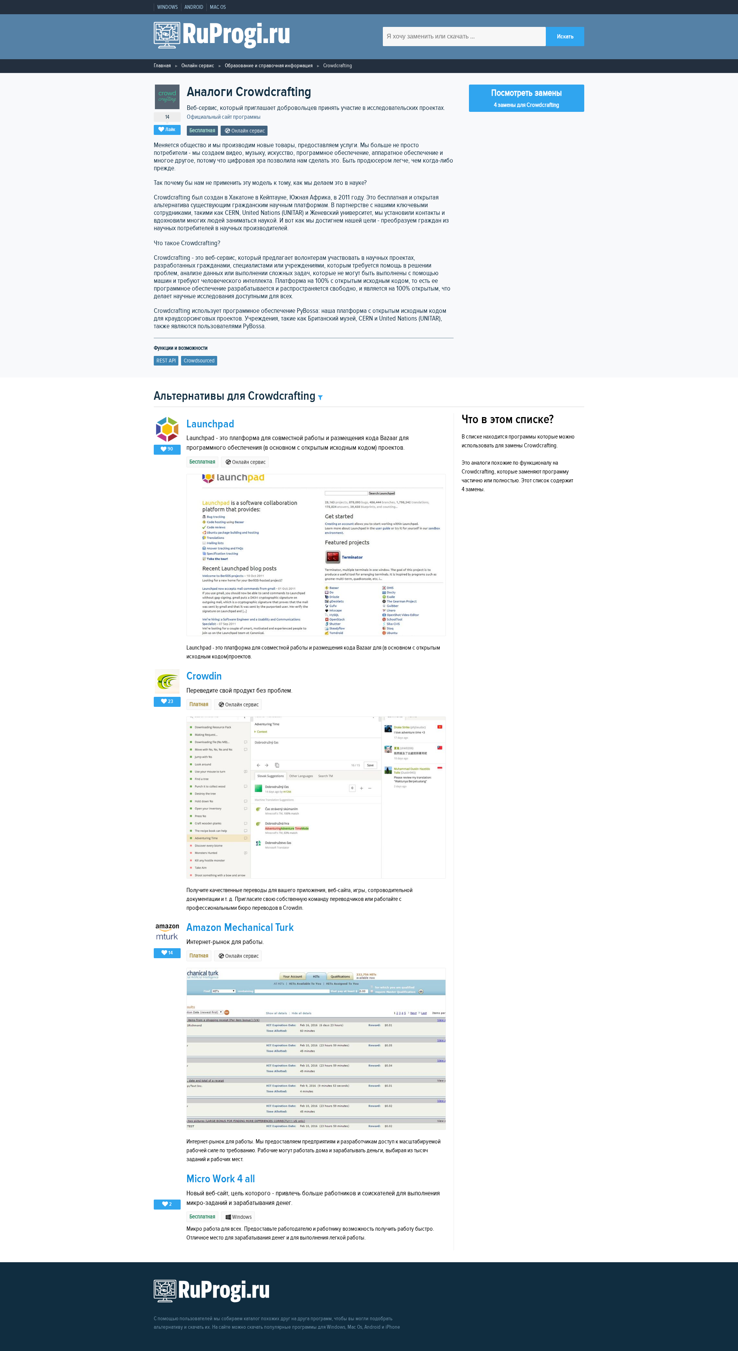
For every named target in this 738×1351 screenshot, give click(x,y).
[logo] (221, 36)
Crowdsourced (199, 360)
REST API (166, 360)
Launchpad (210, 424)
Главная (162, 65)
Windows (167, 7)
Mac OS (218, 7)
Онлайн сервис (197, 65)
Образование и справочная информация (268, 65)
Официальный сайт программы (224, 117)
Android (193, 7)
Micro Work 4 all (220, 1179)
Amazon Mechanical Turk (240, 927)
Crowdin (204, 676)
